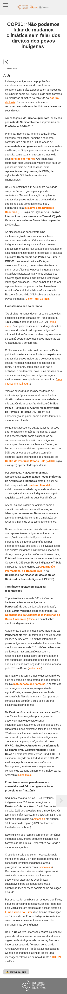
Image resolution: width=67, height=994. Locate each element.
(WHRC (30, 461)
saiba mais (35, 668)
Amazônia (39, 819)
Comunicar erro (16, 972)
